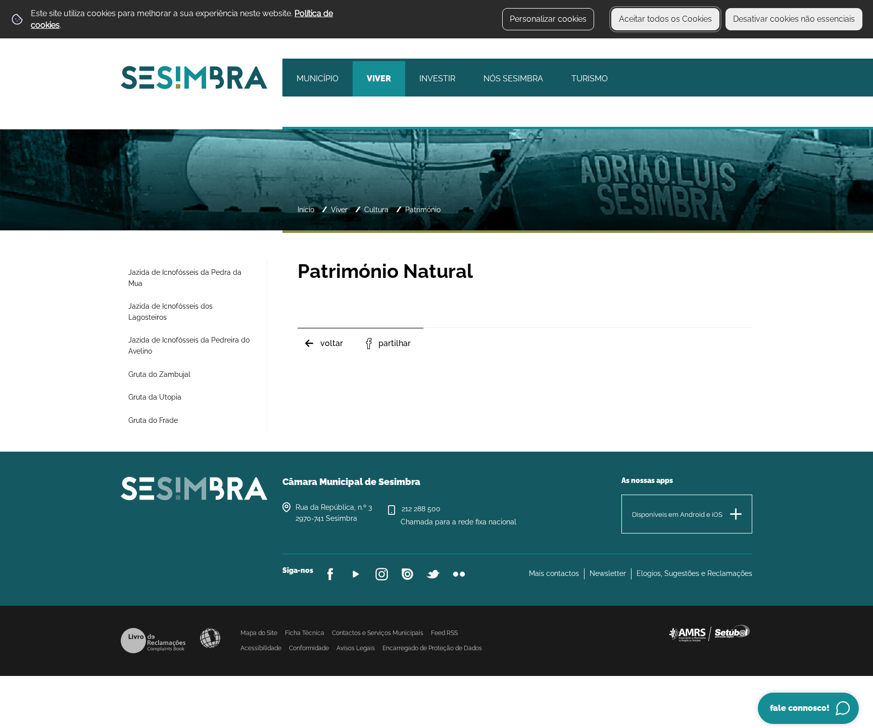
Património (423, 209)
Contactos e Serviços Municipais (377, 633)
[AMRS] (709, 633)
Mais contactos (554, 573)
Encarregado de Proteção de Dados (432, 648)
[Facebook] (330, 574)
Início (306, 209)
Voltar (331, 343)
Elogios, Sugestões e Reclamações (694, 573)
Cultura (376, 209)
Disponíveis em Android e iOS (677, 514)
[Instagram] (382, 574)
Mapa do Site (258, 633)
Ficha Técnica (304, 633)
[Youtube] (356, 574)
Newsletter (608, 573)
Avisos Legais (355, 648)
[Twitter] (433, 574)
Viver (339, 209)
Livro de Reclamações (153, 640)
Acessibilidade (210, 638)
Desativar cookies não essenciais (794, 19)
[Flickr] (459, 574)
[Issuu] (407, 574)
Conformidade (309, 648)
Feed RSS (444, 633)
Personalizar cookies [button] (548, 19)
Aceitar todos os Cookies (665, 19)
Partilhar (394, 343)
